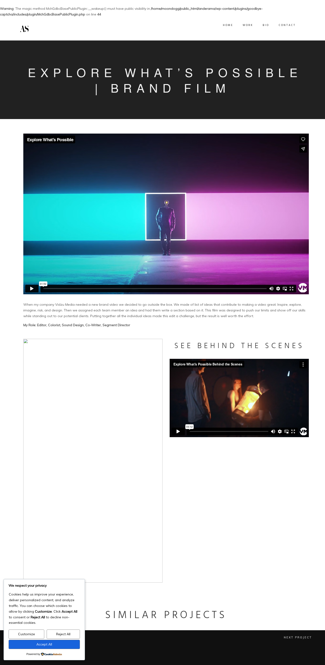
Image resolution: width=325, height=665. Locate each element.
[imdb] (302, 657)
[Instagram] (296, 657)
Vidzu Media (65, 304)
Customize (26, 634)
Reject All (63, 634)
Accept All (44, 644)
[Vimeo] (284, 657)
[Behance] (290, 657)
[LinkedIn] (278, 657)
